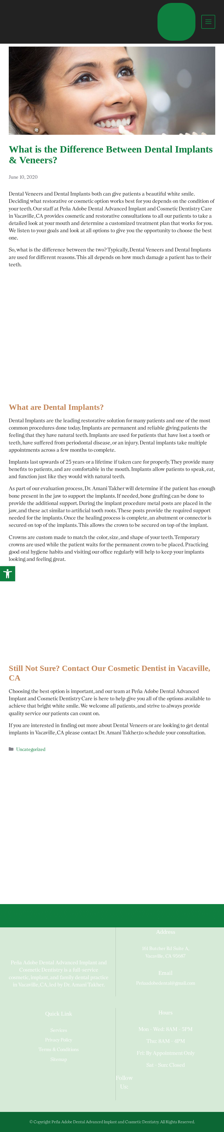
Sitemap (58, 1059)
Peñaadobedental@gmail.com (165, 983)
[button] (7, 573)
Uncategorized (31, 749)
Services (58, 1030)
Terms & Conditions (58, 1049)
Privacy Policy (58, 1040)
